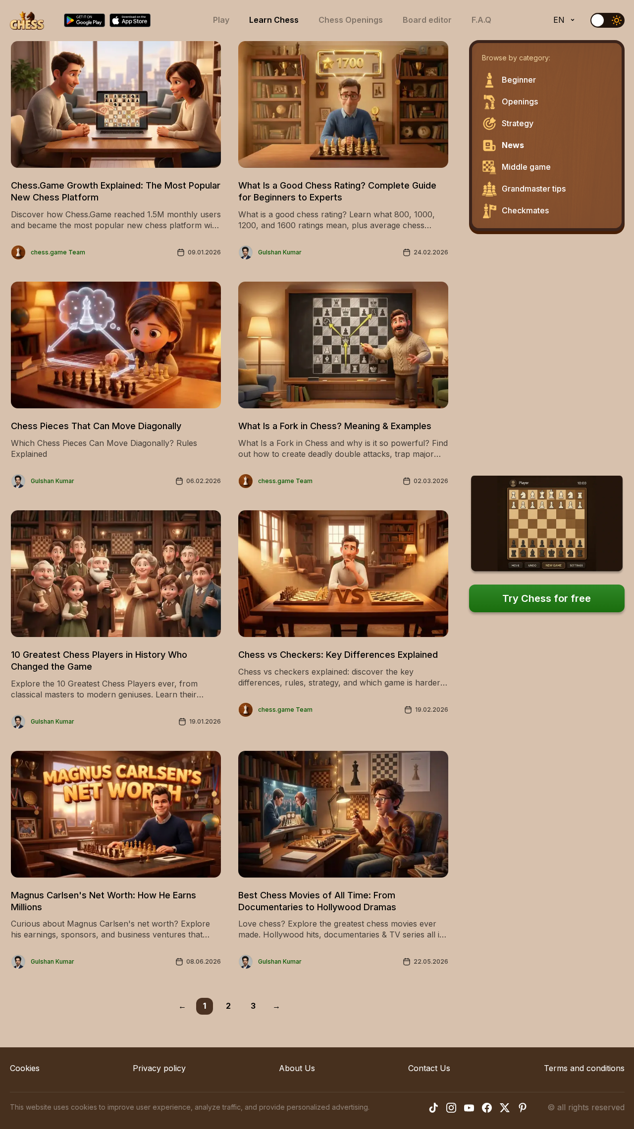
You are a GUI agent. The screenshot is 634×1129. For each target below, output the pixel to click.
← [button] (182, 1006)
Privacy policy (159, 1068)
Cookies (25, 1068)
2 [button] (228, 1006)
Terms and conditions (584, 1068)
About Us (297, 1068)
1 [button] (204, 1006)
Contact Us (429, 1068)
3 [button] (253, 1006)
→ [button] (276, 1006)
